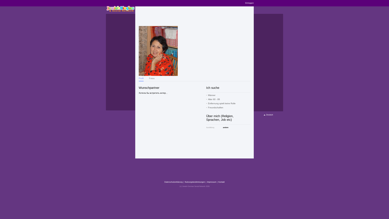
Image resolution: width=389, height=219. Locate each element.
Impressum (211, 182)
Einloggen (249, 3)
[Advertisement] (194, 16)
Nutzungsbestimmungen (195, 182)
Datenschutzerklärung (173, 182)
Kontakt (221, 182)
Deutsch (269, 115)
